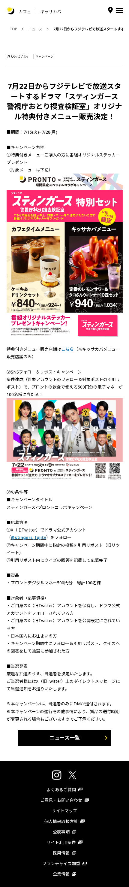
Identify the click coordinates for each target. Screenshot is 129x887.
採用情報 (61, 853)
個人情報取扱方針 (61, 821)
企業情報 (61, 874)
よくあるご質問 (61, 789)
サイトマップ (64, 810)
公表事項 (61, 832)
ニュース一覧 (65, 737)
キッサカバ (50, 11)
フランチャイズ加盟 (61, 863)
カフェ (25, 11)
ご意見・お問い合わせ (61, 800)
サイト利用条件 (61, 842)
